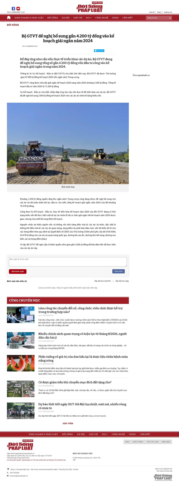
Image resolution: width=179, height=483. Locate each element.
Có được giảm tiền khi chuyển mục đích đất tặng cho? (74, 382)
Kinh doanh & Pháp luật (29, 18)
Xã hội (66, 18)
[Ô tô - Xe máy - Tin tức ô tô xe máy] (141, 75)
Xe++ (88, 18)
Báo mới (166, 442)
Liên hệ (151, 12)
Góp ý (159, 12)
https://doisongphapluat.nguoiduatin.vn (21, 453)
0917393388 (14, 473)
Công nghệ (101, 18)
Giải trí (77, 18)
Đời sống (52, 18)
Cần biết (128, 18)
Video (115, 18)
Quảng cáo (168, 12)
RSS (127, 442)
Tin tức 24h (152, 442)
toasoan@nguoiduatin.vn (19, 476)
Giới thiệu (138, 442)
